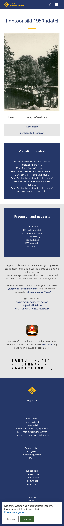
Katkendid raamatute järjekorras (32, 428)
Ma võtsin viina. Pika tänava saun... (32, 174)
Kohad (32, 500)
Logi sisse (32, 400)
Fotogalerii (32, 451)
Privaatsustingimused (15, 512)
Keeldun (11, 518)
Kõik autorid (32, 418)
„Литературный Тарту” (39, 291)
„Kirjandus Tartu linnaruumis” (23, 288)
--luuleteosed (32, 477)
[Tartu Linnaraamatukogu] (32, 369)
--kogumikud (32, 480)
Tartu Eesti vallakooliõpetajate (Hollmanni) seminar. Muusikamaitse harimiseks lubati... (32, 181)
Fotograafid (32, 425)
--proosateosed (32, 474)
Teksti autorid (32, 422)
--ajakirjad (32, 484)
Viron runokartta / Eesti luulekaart (32, 308)
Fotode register (32, 448)
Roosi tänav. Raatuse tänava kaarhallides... (32, 171)
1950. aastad (32, 126)
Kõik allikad (32, 470)
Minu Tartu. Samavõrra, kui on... (32, 168)
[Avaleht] (14, 5)
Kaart (32, 458)
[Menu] (56, 4)
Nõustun (27, 518)
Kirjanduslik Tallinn (32, 305)
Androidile (47, 344)
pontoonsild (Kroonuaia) (32, 133)
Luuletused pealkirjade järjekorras (32, 435)
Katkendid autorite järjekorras (32, 431)
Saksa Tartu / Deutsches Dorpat (32, 302)
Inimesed (32, 497)
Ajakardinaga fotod (32, 454)
